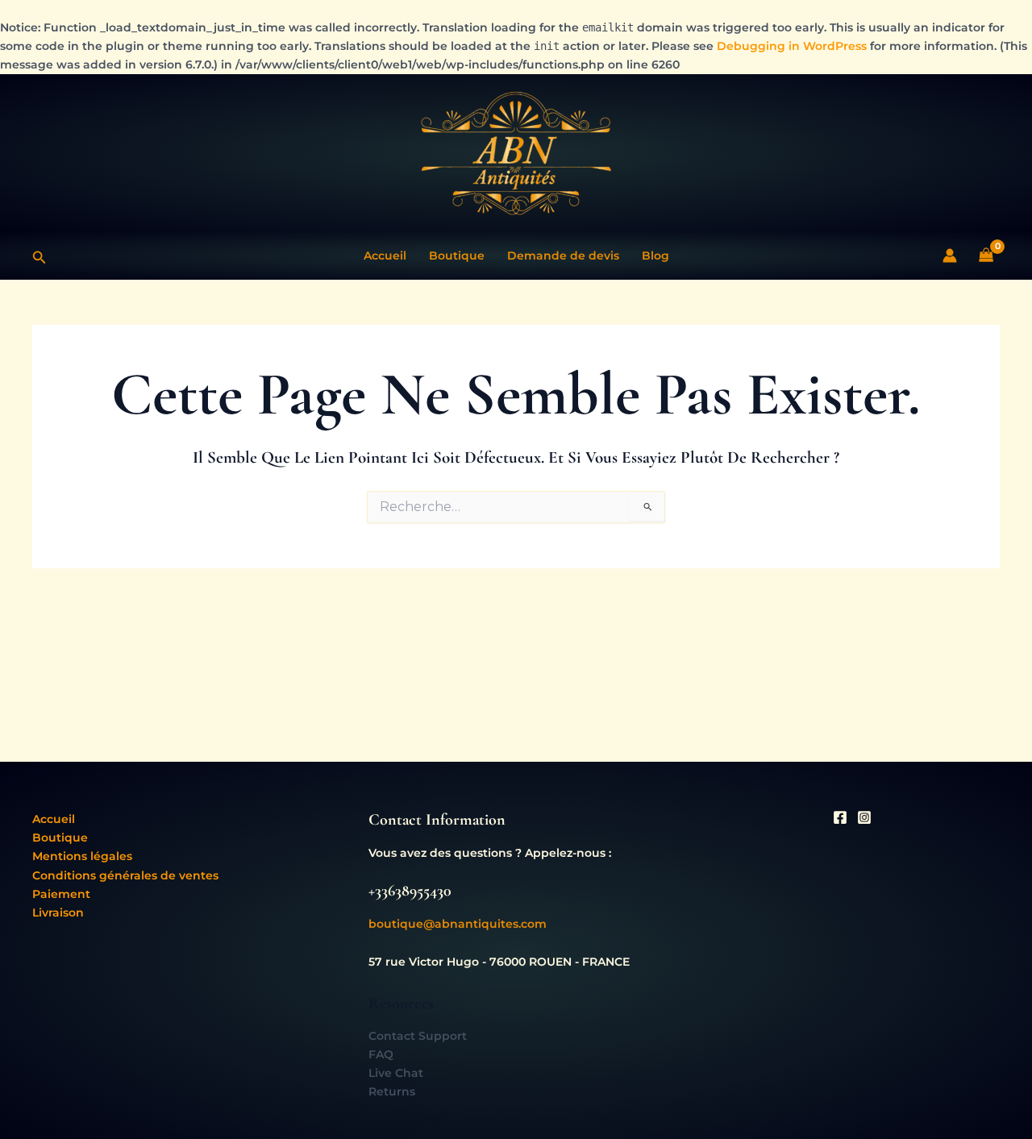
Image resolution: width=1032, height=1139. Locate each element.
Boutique (457, 255)
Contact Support (417, 1036)
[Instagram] (864, 817)
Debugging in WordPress (792, 46)
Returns (391, 1091)
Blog (655, 255)
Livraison (58, 912)
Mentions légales (82, 856)
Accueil (385, 255)
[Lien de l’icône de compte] (950, 255)
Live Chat (395, 1073)
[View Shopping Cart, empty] (986, 256)
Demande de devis (563, 255)
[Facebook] (840, 817)
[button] (39, 255)
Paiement (61, 894)
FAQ (380, 1054)
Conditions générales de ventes (125, 875)
